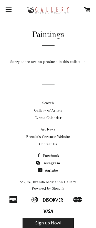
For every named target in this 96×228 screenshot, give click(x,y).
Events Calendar (48, 117)
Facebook (50, 155)
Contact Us (48, 144)
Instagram (50, 163)
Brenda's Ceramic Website (48, 136)
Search (48, 103)
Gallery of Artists (48, 110)
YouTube (51, 170)
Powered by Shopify (48, 188)
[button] (48, 223)
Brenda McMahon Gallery (54, 182)
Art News (48, 129)
